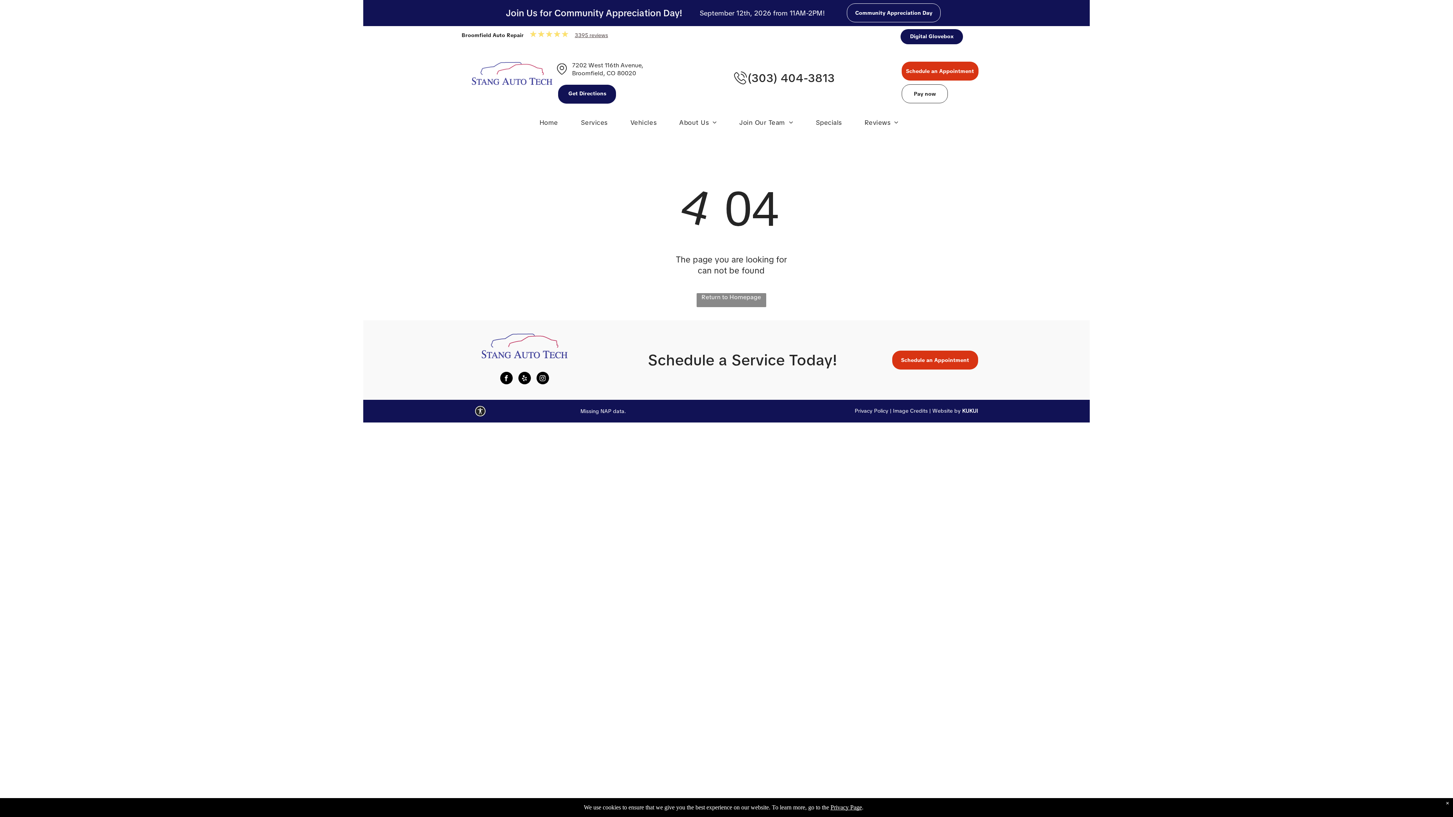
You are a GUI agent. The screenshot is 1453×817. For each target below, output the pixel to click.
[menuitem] (548, 124)
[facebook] (506, 379)
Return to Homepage (731, 297)
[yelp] (524, 379)
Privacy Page (846, 807)
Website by (946, 410)
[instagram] (543, 379)
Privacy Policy (871, 410)
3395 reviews (591, 35)
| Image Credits (909, 410)
